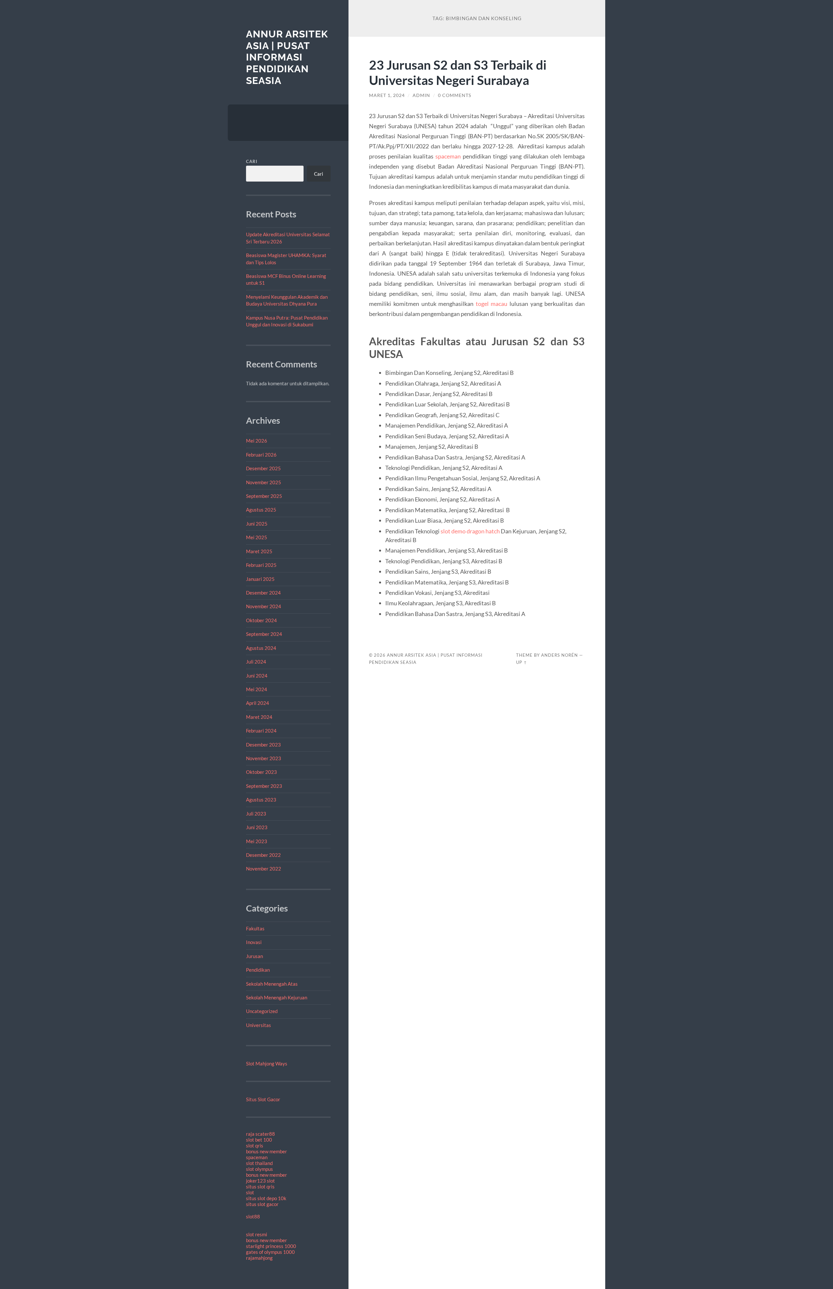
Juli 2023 (256, 813)
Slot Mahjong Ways (266, 1063)
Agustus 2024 (261, 648)
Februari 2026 (261, 455)
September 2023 (264, 786)
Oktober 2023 (261, 772)
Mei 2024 (256, 689)
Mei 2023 (256, 841)
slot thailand (259, 1163)
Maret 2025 (259, 551)
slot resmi (256, 1234)
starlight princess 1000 (271, 1246)
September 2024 (264, 634)
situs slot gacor (262, 1204)
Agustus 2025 (261, 510)
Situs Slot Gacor (263, 1099)
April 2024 (257, 703)
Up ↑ (521, 662)
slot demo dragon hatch (470, 531)
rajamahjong (259, 1258)
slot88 (253, 1216)
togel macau (492, 303)
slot (250, 1192)
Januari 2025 (260, 579)
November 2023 (263, 758)
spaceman (256, 1157)
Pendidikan (258, 970)
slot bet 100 (259, 1140)
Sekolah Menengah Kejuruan (276, 997)
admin (421, 95)
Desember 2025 (263, 468)
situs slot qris (260, 1186)
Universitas (258, 1025)
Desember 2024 (263, 593)
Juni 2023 (256, 827)
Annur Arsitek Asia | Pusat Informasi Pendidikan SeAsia (287, 57)
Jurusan (254, 956)
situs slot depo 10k (266, 1198)
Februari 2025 (261, 565)
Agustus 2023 (261, 799)
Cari (251, 161)
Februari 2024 (261, 731)
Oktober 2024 (261, 620)
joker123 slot (260, 1181)
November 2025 (263, 482)
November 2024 (263, 606)
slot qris (254, 1145)
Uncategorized (262, 1011)
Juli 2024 (256, 662)
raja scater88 (260, 1134)
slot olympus (259, 1169)
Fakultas (255, 928)
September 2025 (264, 496)
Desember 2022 (263, 855)
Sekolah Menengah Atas (272, 984)
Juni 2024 (256, 676)
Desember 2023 (263, 744)
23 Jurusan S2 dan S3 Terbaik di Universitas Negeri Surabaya (458, 72)
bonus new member (266, 1151)
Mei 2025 (256, 537)
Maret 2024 (259, 717)
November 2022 (263, 868)
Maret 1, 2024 (387, 95)
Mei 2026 (256, 441)
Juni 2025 (256, 524)
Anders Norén (559, 655)
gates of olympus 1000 (270, 1252)
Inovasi (254, 942)
